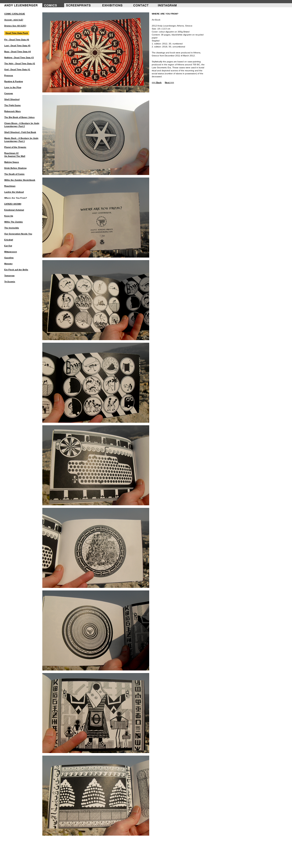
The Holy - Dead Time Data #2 (19, 63)
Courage (8, 93)
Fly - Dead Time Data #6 (16, 39)
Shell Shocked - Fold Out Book (20, 132)
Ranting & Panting (13, 81)
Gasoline (9, 257)
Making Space (11, 162)
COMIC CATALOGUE (14, 14)
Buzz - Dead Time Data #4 (17, 51)
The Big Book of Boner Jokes (19, 117)
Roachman (9, 186)
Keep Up (8, 216)
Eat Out (8, 246)
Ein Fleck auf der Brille (16, 269)
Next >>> (169, 82)
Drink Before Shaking (15, 168)
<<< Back (157, 82)
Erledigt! (8, 240)
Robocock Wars (12, 111)
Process (8, 75)
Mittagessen (10, 252)
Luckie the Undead (14, 192)
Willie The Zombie (13, 222)
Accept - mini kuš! (13, 20)
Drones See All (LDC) (15, 26)
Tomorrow (9, 275)
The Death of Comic (14, 174)
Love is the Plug (12, 87)
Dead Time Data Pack (17, 33)
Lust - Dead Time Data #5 (17, 45)
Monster (8, 263)
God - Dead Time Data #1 (17, 69)
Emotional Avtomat (14, 210)
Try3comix (9, 281)
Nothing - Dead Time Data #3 (19, 57)
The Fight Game (12, 105)
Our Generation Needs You (18, 234)
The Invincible (11, 228)
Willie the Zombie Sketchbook (19, 180)
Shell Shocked (11, 99)
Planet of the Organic (15, 147)
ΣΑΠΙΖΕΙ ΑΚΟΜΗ (12, 204)
